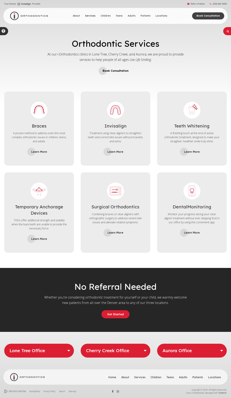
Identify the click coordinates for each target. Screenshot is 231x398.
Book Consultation (208, 15)
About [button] (76, 15)
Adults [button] (131, 15)
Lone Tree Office (27, 350)
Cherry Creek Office (107, 350)
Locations (214, 377)
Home (112, 377)
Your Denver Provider (22, 3)
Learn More (39, 151)
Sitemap (72, 391)
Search (62, 391)
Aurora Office (177, 350)
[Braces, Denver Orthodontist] (39, 121)
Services (139, 377)
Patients (197, 377)
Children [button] (106, 15)
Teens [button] (119, 15)
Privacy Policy (49, 391)
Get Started (115, 314)
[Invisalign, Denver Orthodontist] (115, 121)
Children (156, 377)
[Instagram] (118, 391)
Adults (183, 377)
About (125, 377)
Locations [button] (161, 15)
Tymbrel (222, 392)
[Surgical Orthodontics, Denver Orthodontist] (115, 202)
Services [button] (90, 15)
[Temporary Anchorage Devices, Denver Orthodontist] (39, 202)
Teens (170, 377)
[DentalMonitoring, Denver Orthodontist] (191, 202)
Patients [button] (146, 15)
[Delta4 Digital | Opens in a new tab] (15, 391)
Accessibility (34, 391)
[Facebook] (112, 391)
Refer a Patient (198, 3)
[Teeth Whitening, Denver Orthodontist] (191, 121)
